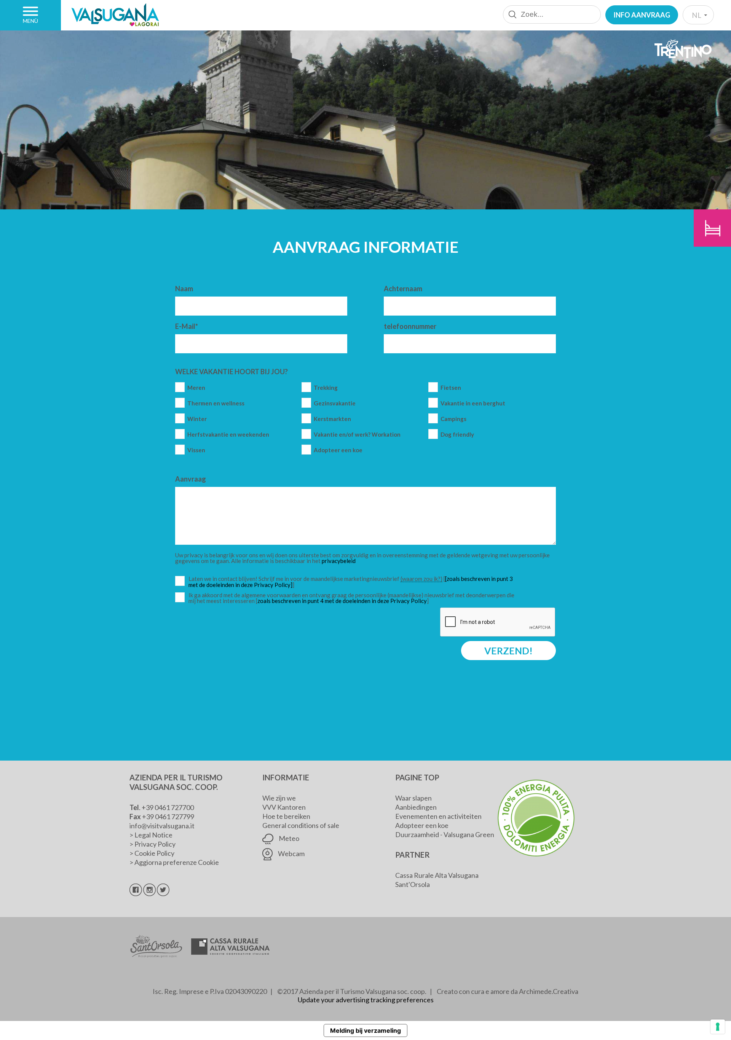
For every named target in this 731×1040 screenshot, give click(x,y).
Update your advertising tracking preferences (366, 999)
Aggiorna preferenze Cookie (176, 862)
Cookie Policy (154, 853)
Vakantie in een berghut (473, 403)
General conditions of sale (300, 825)
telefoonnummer (410, 326)
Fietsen (451, 388)
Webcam (291, 853)
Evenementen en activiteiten (438, 816)
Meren (196, 388)
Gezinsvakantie (335, 403)
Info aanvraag (641, 15)
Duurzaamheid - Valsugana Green (444, 834)
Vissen (196, 450)
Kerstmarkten (332, 419)
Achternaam (403, 288)
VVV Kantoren (284, 807)
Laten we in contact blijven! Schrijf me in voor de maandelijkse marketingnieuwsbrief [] (353, 582)
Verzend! (508, 650)
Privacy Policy (155, 844)
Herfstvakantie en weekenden (228, 434)
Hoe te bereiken (286, 816)
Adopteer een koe (338, 450)
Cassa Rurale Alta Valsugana (437, 875)
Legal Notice (153, 835)
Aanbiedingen (416, 807)
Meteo (288, 838)
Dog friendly (457, 434)
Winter (197, 419)
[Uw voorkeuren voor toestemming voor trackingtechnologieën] (717, 1026)
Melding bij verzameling (365, 1030)
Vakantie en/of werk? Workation (357, 434)
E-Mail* (186, 326)
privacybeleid (339, 560)
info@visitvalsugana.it (162, 825)
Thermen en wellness (215, 403)
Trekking (326, 388)
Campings (453, 419)
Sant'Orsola (412, 884)
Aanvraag (190, 478)
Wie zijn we (279, 798)
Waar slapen (413, 798)
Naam (184, 288)
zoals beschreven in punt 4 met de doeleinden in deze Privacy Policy (342, 600)
